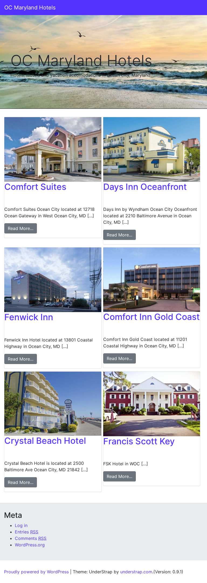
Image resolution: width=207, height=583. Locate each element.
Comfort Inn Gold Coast (151, 317)
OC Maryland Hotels (30, 7)
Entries (26, 532)
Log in (21, 525)
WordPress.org (30, 544)
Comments (30, 538)
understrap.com (136, 571)
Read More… (20, 228)
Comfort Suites (35, 186)
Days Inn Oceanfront (145, 186)
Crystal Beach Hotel (45, 440)
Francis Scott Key (139, 441)
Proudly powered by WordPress (36, 571)
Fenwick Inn (28, 317)
